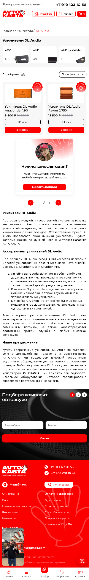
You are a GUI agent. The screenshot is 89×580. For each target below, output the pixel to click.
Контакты (9, 518)
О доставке (52, 500)
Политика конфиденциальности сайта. (28, 556)
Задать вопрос (44, 187)
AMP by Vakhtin (71, 50)
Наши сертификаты (16, 506)
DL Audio (42, 30)
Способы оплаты (56, 512)
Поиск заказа (61, 484)
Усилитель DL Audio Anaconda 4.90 (21, 108)
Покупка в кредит (57, 518)
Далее (44, 438)
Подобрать (11, 74)
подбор (46, 13)
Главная (8, 30)
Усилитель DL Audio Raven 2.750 (64, 108)
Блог (5, 500)
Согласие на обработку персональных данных (33, 562)
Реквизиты (10, 512)
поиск (68, 13)
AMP (36, 50)
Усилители (25, 30)
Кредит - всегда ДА (58, 524)
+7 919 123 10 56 (71, 4)
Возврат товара (55, 506)
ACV (8, 50)
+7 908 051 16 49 (63, 473)
